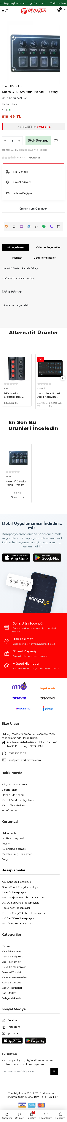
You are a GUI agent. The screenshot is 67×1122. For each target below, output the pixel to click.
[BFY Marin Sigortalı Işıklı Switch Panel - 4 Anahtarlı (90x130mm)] (17, 368)
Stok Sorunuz (38, 140)
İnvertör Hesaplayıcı (14, 892)
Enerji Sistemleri (11, 961)
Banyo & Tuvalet (11, 972)
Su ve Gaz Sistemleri (14, 966)
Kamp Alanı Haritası (13, 805)
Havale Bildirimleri (13, 794)
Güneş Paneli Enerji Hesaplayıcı (20, 887)
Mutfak (6, 946)
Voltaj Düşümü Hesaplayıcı (18, 923)
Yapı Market (9, 992)
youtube (12, 1033)
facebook (13, 1020)
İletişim (6, 843)
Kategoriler (11, 935)
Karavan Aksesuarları (14, 977)
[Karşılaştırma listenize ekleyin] (37, 226)
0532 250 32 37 (17, 753)
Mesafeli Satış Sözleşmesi (17, 853)
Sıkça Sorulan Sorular (15, 784)
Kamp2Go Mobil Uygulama (18, 800)
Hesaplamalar (13, 870)
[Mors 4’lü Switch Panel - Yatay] (18, 457)
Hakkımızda (11, 773)
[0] (58, 11)
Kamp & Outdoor (12, 982)
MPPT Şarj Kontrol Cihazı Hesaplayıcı (23, 897)
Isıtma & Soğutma (12, 956)
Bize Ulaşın (10, 723)
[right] (63, 378)
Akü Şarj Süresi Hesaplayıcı (18, 918)
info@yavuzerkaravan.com (25, 759)
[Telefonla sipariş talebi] (52, 226)
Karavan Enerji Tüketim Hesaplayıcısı (23, 913)
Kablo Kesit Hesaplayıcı (16, 907)
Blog (5, 859)
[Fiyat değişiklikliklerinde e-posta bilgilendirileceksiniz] (44, 226)
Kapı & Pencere (11, 951)
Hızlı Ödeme (9, 810)
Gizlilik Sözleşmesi (13, 838)
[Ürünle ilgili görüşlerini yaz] (30, 226)
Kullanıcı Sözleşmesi (14, 848)
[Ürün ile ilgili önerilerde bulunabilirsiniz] (59, 226)
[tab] (15, 247)
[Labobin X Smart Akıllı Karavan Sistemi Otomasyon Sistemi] (50, 368)
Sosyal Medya (13, 1009)
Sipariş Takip (9, 789)
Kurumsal (9, 822)
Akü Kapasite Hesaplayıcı (17, 881)
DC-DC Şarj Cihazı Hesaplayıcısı (20, 902)
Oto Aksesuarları (12, 987)
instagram (13, 1026)
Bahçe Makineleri (12, 998)
